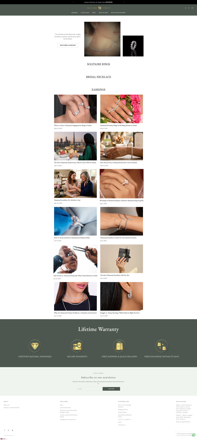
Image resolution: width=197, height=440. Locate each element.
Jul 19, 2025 (57, 241)
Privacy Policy (122, 412)
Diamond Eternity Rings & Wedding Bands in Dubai (118, 126)
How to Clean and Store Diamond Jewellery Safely (72, 238)
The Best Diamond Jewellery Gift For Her (114, 275)
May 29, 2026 (58, 128)
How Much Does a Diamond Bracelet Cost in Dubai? (118, 163)
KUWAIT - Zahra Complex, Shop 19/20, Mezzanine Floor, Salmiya (184, 417)
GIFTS (94, 12)
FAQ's (120, 422)
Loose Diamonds (65, 407)
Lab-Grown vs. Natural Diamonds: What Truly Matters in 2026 (75, 276)
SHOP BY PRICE (103, 12)
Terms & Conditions (124, 419)
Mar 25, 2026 (104, 166)
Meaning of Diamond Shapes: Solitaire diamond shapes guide (122, 201)
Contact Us (122, 425)
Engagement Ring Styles (68, 419)
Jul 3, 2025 (103, 241)
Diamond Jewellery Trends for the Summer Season (118, 238)
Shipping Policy (123, 409)
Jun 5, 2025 (103, 278)
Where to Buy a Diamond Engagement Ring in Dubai (72, 126)
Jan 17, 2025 (57, 316)
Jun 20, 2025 (57, 279)
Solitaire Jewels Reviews (11, 407)
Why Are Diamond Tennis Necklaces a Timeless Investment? (75, 313)
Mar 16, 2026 (58, 203)
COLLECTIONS (85, 12)
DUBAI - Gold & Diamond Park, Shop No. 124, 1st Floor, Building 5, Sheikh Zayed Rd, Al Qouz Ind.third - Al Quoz (184, 408)
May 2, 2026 (103, 128)
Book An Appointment (183, 422)
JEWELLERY (74, 12)
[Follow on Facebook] (4, 430)
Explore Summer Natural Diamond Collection (98, 2)
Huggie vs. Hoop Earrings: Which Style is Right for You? (120, 313)
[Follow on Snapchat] (12, 430)
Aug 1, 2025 (103, 203)
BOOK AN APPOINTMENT (118, 12)
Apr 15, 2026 (58, 166)
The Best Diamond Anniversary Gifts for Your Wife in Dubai (75, 163)
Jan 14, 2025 (104, 316)
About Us (7, 405)
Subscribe (111, 389)
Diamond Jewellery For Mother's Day (67, 200)
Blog (61, 405)
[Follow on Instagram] (8, 430)
